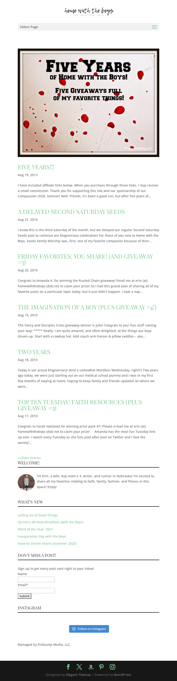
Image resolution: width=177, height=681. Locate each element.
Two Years (34, 352)
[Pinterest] (101, 667)
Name (22, 574)
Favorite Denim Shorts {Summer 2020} (47, 543)
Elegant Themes (78, 674)
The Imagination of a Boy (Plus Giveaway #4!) (87, 307)
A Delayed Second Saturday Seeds (71, 211)
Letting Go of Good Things (38, 515)
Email (23, 585)
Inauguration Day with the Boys (42, 536)
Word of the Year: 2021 (35, 529)
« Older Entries (29, 458)
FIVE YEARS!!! (36, 167)
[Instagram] (112, 667)
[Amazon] (90, 667)
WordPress (122, 674)
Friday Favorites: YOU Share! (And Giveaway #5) (85, 259)
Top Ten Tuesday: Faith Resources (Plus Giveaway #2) (80, 405)
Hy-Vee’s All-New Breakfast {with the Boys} (50, 522)
